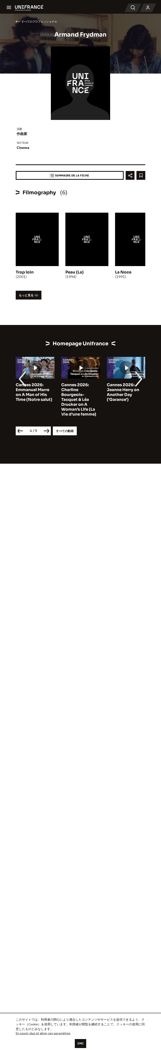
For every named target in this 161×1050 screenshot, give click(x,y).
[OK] (80, 1043)
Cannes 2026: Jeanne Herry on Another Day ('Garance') (84, 392)
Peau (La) (74, 272)
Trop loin (25, 272)
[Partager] (130, 175)
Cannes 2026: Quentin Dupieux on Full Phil (130, 389)
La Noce (123, 272)
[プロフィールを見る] (148, 8)
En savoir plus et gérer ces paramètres (43, 1033)
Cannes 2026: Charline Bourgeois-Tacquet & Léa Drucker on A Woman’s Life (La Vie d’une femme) (39, 399)
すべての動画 (65, 431)
